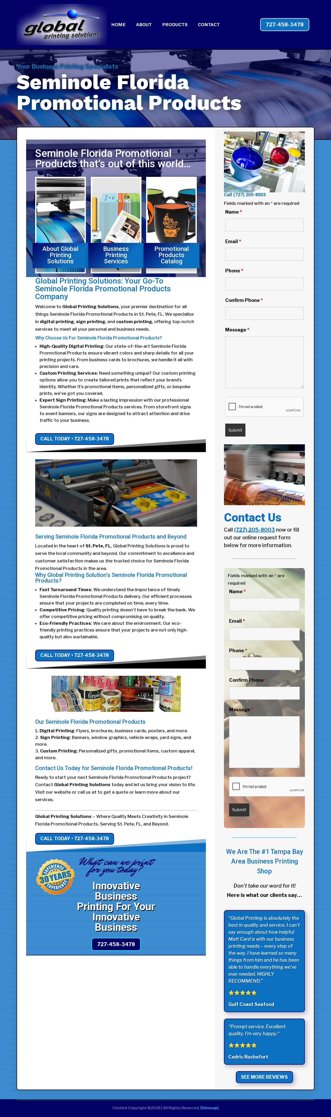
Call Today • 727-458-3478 (74, 438)
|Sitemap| (209, 1108)
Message (237, 329)
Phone (234, 270)
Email (233, 241)
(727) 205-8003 (249, 194)
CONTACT (209, 25)
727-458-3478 (285, 24)
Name (233, 212)
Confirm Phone (244, 300)
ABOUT (144, 25)
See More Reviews (264, 1077)
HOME (118, 25)
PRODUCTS (174, 25)
